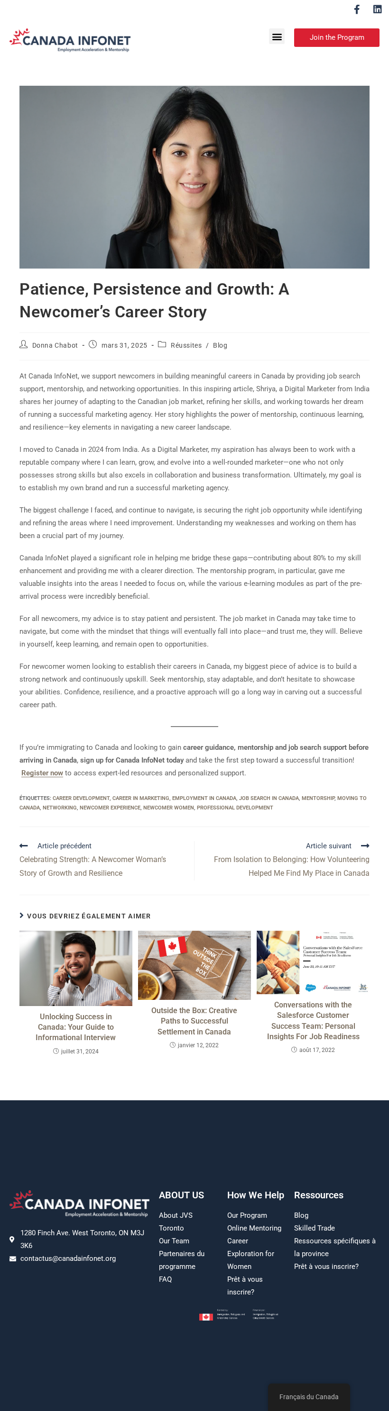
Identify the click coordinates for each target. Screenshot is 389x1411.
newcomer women (168, 808)
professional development (235, 808)
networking (60, 808)
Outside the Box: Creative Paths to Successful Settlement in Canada (194, 1021)
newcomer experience (110, 808)
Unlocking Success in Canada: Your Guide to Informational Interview (76, 1027)
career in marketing (140, 798)
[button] (277, 36)
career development (81, 798)
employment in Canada (204, 798)
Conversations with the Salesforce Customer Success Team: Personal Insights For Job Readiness (313, 1020)
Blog (220, 345)
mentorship (318, 798)
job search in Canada (269, 798)
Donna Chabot (55, 345)
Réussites (186, 345)
